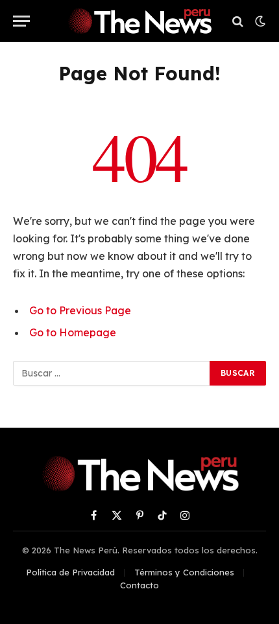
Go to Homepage (72, 332)
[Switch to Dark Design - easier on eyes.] (259, 21)
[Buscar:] (112, 373)
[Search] (238, 21)
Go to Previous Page (80, 310)
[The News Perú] (139, 21)
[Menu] (21, 21)
